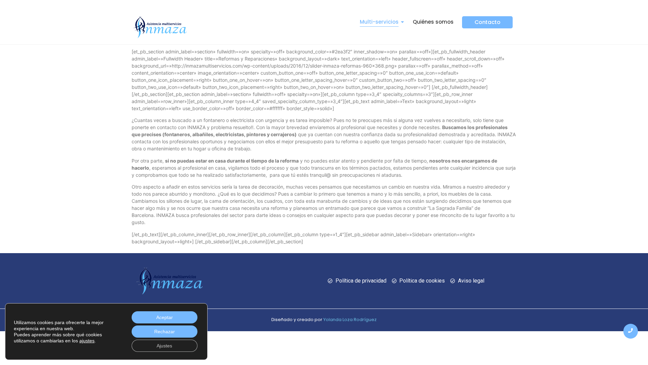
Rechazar (164, 331)
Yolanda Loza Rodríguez (350, 319)
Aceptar (164, 317)
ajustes (86, 340)
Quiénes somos (433, 21)
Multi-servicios (379, 21)
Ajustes (164, 345)
